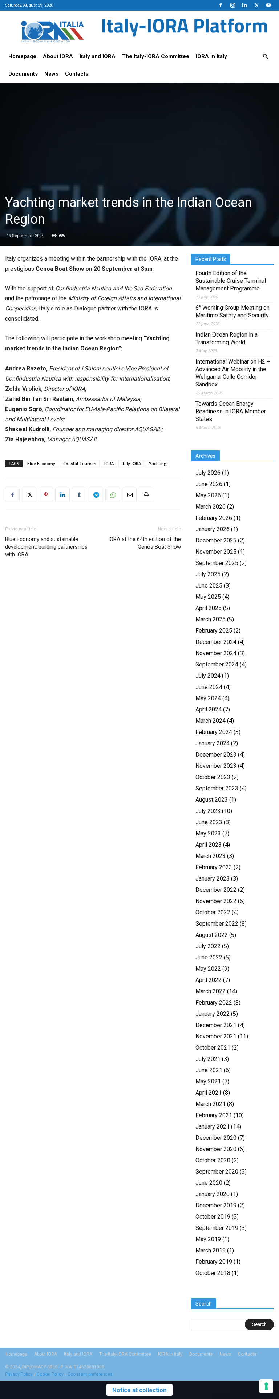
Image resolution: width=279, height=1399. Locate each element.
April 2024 (208, 709)
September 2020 (216, 1171)
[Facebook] (220, 5)
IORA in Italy (211, 56)
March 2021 (210, 1104)
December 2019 (215, 1205)
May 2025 (208, 596)
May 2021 (208, 1081)
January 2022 (212, 1013)
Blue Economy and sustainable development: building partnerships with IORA (46, 547)
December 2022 (215, 889)
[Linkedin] (244, 5)
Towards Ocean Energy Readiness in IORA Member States (230, 411)
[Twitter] (256, 5)
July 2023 (208, 810)
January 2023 (212, 878)
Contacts (76, 74)
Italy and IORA (98, 56)
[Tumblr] (79, 495)
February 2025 (213, 630)
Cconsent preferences (90, 1374)
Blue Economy (41, 463)
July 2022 (208, 946)
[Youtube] (268, 5)
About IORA (58, 56)
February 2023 (213, 867)
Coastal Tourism (79, 463)
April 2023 (208, 844)
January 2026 (212, 529)
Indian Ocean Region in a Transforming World (226, 338)
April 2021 (208, 1092)
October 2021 (212, 1047)
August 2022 (211, 934)
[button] (265, 56)
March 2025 (210, 619)
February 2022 (213, 1002)
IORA (109, 463)
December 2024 (215, 641)
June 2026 (208, 484)
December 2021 (215, 1025)
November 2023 (215, 765)
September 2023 (216, 788)
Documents (23, 74)
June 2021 (208, 1070)
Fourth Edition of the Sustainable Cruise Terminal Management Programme (230, 281)
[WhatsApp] (112, 495)
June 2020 (208, 1182)
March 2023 (210, 856)
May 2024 (208, 698)
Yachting (158, 463)
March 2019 (210, 1250)
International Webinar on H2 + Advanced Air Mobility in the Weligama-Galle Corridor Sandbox (232, 373)
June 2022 (208, 957)
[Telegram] (96, 495)
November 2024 (215, 653)
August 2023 (211, 799)
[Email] (129, 495)
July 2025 (208, 574)
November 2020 (215, 1149)
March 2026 (210, 506)
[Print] (146, 495)
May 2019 (208, 1239)
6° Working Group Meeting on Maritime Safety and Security (232, 311)
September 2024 (216, 664)
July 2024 (208, 675)
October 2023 (212, 777)
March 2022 (210, 991)
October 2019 (212, 1216)
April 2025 (208, 608)
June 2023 (208, 822)
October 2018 (212, 1273)
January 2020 (212, 1194)
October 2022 (212, 912)
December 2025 (215, 540)
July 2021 (208, 1058)
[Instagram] (232, 5)
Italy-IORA (131, 463)
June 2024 (208, 687)
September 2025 (216, 563)
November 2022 (215, 901)
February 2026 (213, 517)
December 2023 (215, 754)
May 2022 (208, 968)
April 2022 (208, 980)
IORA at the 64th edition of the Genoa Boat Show (144, 543)
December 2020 (215, 1137)
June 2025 (208, 585)
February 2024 (213, 732)
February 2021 (213, 1115)
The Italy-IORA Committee (155, 56)
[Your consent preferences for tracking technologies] (266, 1386)
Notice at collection (139, 1390)
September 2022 (216, 923)
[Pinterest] (46, 495)
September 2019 (216, 1227)
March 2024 (210, 720)
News (51, 74)
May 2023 (208, 833)
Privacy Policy (19, 1374)
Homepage (22, 56)
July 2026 (208, 472)
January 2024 (212, 743)
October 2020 (212, 1160)
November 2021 (215, 1036)
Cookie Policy (50, 1374)
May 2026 (208, 495)
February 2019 (213, 1261)
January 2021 (212, 1126)
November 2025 (215, 551)
